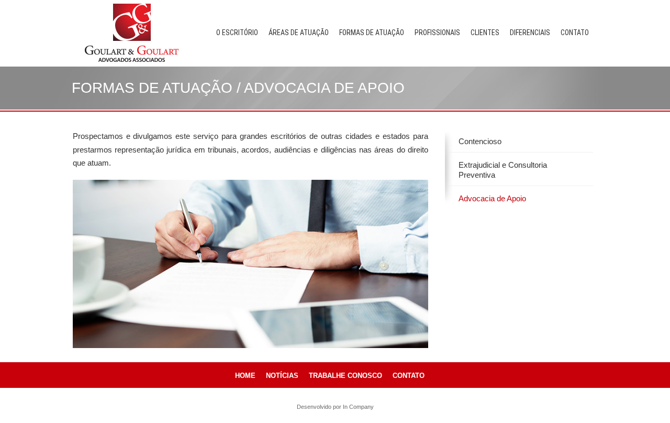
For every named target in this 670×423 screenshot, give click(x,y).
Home (245, 375)
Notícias (282, 375)
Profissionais (437, 32)
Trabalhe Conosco (345, 375)
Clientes (485, 32)
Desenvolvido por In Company (335, 407)
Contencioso (480, 141)
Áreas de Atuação (299, 32)
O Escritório (237, 32)
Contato (575, 32)
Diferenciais (530, 32)
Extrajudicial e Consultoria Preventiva (503, 170)
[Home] (132, 32)
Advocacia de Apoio (492, 198)
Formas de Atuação (371, 32)
